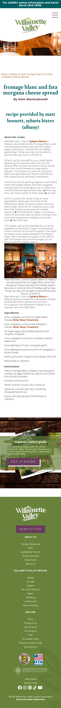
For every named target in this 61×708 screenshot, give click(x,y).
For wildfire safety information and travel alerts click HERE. (30, 4)
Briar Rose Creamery (26, 320)
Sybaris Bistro (37, 141)
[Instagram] (25, 688)
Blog (4, 74)
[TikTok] (35, 688)
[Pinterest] (30, 688)
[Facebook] (20, 688)
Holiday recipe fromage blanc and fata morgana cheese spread (26, 75)
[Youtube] (40, 688)
